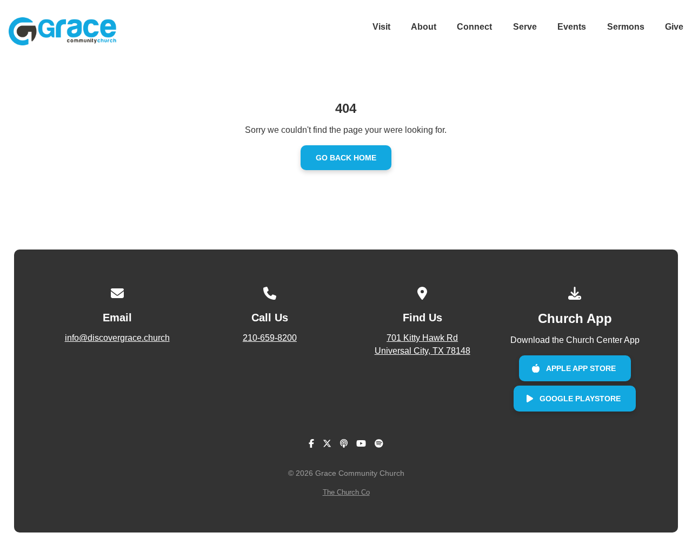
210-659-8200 (270, 337)
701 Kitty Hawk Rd (422, 344)
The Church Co (346, 492)
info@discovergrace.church (117, 337)
